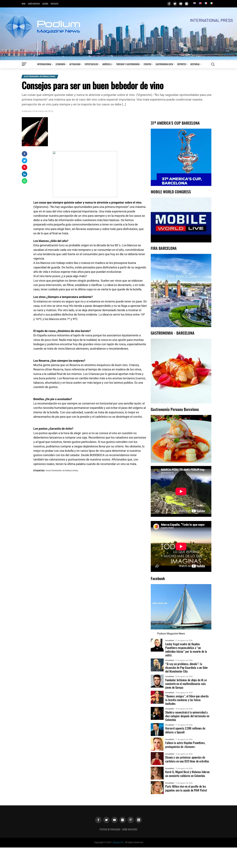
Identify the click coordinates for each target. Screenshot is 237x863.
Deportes (181, 64)
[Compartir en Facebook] (24, 154)
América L (107, 64)
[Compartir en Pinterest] (24, 167)
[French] (205, 3)
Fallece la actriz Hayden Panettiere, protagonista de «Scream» (185, 744)
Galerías (45, 3)
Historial (195, 64)
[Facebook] (169, 4)
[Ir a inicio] (118, 33)
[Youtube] (181, 4)
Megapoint (118, 842)
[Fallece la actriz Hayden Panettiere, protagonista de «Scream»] (157, 743)
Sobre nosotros (34, 3)
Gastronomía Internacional (40, 76)
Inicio (23, 3)
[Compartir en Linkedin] (24, 174)
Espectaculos (91, 64)
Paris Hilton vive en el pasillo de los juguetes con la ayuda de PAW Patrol (186, 788)
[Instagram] (186, 4)
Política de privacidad (110, 829)
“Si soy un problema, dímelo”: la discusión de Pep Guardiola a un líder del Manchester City (186, 667)
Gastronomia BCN (164, 64)
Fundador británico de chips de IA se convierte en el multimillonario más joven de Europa (186, 684)
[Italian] (211, 3)
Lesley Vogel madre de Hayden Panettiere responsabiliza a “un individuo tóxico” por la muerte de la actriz (186, 649)
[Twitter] (175, 4)
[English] (200, 3)
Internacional (44, 64)
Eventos (147, 64)
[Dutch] (194, 3)
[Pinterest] (130, 820)
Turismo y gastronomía (127, 64)
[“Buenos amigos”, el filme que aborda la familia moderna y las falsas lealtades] (157, 697)
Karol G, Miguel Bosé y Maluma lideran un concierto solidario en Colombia (187, 773)
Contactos (54, 3)
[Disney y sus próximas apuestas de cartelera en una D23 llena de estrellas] (157, 758)
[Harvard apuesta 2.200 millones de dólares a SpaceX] (157, 729)
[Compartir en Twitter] (24, 160)
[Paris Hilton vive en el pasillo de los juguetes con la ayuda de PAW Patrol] (157, 787)
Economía (60, 64)
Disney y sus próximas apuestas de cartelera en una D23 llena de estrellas (187, 759)
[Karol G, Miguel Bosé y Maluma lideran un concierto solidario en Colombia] (157, 772)
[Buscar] (212, 64)
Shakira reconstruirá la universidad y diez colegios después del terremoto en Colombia (187, 716)
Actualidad (74, 64)
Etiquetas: (39, 470)
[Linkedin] (138, 820)
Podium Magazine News (171, 633)
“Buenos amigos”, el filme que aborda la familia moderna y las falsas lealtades (186, 700)
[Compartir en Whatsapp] (24, 181)
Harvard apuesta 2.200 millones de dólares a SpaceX (185, 730)
